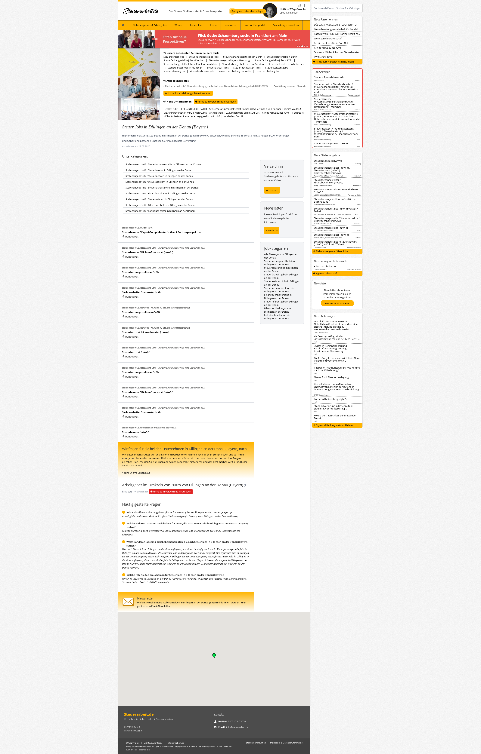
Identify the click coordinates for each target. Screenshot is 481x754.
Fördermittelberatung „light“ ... (331, 399)
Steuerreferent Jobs (174, 71)
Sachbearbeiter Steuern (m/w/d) (141, 292)
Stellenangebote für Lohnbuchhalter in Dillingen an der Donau (160, 211)
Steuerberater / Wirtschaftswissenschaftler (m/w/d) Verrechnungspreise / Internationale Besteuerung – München (334, 103)
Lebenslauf (196, 25)
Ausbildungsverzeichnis (286, 25)
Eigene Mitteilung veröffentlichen (334, 425)
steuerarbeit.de (149, 516)
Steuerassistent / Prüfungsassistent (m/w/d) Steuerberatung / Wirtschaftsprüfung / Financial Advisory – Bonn (337, 132)
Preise (213, 25)
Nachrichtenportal (254, 25)
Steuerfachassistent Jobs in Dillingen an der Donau (279, 289)
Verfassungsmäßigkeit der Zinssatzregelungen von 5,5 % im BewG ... (336, 338)
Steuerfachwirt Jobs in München (286, 64)
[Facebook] (304, 5)
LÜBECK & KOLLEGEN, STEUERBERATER (185, 109)
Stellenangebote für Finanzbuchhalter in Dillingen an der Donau (161, 193)
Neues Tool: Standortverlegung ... (332, 377)
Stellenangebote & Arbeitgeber (150, 25)
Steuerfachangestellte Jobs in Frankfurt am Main (190, 64)
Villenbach (127, 534)
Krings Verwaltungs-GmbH (276, 112)
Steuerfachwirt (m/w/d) (136, 352)
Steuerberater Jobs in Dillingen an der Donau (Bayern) (186, 553)
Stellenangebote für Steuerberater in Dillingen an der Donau (159, 170)
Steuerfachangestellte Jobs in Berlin (242, 56)
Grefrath (358, 238)
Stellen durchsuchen (256, 742)
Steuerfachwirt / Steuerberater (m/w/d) (145, 332)
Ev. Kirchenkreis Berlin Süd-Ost (242, 112)
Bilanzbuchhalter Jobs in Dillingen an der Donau (277, 310)
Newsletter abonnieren (337, 303)
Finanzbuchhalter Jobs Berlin (235, 71)
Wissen (178, 25)
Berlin (359, 205)
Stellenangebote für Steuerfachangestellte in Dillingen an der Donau (163, 164)
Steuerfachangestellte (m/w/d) (140, 272)
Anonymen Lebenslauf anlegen (248, 11)
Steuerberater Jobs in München (185, 67)
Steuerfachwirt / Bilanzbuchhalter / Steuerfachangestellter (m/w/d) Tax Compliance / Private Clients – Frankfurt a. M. (336, 88)
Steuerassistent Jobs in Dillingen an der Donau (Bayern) (177, 556)
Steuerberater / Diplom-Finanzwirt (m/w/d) (147, 252)
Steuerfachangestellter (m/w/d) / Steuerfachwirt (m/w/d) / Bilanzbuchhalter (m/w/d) (332, 170)
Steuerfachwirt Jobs (218, 67)
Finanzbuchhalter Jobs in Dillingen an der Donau (278, 296)
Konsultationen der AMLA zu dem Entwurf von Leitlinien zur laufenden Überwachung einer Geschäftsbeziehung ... (336, 388)
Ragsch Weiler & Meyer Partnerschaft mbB (337, 33)
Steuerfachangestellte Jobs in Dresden (243, 64)
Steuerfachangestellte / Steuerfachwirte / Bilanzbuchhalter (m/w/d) (336, 219)
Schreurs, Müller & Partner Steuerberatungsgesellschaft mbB (347, 52)
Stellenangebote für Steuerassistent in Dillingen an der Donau (160, 181)
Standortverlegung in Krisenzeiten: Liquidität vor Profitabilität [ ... (333, 407)
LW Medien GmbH (232, 116)
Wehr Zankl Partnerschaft (209, 112)
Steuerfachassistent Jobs (247, 67)
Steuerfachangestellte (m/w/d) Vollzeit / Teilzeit (336, 210)
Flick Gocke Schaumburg (322, 95)
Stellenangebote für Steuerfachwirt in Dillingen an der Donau (159, 176)
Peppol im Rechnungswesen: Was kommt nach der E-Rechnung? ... (337, 369)
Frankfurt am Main (354, 95)
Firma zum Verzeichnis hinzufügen (216, 101)
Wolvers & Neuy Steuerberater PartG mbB (328, 238)
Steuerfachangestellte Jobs (204, 56)
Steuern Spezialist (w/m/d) (328, 77)
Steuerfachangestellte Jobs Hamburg (229, 60)
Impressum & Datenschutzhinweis (286, 742)
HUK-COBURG (319, 80)
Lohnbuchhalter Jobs (267, 71)
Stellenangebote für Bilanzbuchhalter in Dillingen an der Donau (160, 205)
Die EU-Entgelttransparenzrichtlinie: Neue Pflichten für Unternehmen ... (337, 359)
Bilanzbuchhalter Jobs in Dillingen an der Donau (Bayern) (170, 564)
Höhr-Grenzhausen (354, 247)
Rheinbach (357, 185)
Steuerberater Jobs (173, 56)
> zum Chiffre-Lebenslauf (136, 472)
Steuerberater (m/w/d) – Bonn (331, 143)
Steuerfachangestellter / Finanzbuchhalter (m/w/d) (328, 181)
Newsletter (231, 25)
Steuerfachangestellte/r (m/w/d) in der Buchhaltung (335, 200)
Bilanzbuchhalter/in (325, 266)
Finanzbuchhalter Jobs (202, 71)
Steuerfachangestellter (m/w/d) (141, 312)
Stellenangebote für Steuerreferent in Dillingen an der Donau (159, 199)
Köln (359, 231)
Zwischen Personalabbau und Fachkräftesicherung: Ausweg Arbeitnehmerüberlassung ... (330, 348)
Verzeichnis (272, 190)
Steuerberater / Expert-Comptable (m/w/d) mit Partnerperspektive (161, 232)
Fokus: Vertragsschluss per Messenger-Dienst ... (335, 417)
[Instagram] (299, 5)
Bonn (358, 139)
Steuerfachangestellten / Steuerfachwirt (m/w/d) (336, 191)
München (357, 110)
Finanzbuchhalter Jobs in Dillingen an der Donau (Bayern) (175, 560)
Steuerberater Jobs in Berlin (282, 56)
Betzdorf (358, 176)
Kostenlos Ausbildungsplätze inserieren (189, 93)
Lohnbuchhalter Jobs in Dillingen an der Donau (277, 316)
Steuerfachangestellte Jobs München (183, 60)
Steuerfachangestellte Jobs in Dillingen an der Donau (280, 262)
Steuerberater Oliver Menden (324, 231)
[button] (214, 656)
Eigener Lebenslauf (326, 273)
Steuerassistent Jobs (276, 67)
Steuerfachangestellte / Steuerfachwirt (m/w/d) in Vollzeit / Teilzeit (335, 243)
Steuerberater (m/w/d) (135, 432)
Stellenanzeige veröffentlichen (332, 251)
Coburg (357, 80)
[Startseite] (141, 11)
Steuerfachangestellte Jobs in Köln (273, 60)
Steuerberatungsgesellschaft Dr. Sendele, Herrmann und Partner (245, 109)
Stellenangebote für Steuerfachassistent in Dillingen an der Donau (162, 187)
